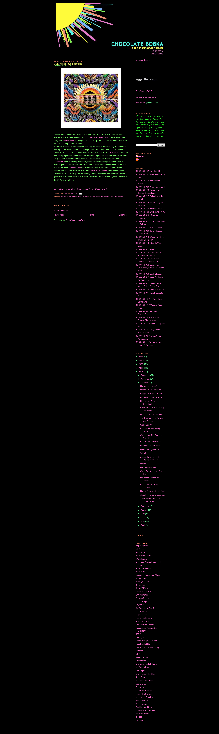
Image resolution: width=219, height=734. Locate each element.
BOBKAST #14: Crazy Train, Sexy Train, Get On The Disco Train (150, 268)
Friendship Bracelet (144, 618)
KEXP (138, 634)
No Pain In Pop (142, 667)
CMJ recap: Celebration (150, 442)
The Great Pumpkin (144, 690)
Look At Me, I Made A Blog (147, 647)
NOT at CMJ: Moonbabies (151, 414)
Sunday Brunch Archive (146, 97)
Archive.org (140, 572)
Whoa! (143, 453)
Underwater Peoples (144, 697)
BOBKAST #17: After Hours (148, 249)
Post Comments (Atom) (76, 220)
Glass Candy (146, 425)
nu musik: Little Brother (150, 446)
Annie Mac (66, 196)
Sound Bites (141, 684)
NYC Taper (140, 671)
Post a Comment (61, 211)
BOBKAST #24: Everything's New (150, 212)
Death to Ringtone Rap (150, 449)
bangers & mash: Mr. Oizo (151, 394)
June (143, 517)
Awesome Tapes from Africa (148, 575)
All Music (140, 549)
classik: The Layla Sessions (152, 495)
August (144, 510)
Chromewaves (142, 595)
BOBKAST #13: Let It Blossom (149, 274)
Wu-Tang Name (142, 714)
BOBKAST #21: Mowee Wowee (149, 227)
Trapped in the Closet (145, 694)
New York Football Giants (146, 664)
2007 (141, 372)
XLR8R (139, 717)
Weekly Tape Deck (144, 707)
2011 (141, 356)
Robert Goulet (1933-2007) (151, 390)
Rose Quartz (141, 677)
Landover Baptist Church (146, 641)
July (143, 514)
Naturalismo (141, 661)
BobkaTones (141, 578)
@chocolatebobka (143, 60)
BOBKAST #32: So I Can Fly (148, 171)
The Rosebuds (68, 140)
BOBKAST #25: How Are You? (149, 208)
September (146, 506)
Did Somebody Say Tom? (147, 608)
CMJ (86, 196)
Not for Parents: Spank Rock (152, 491)
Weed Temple (141, 704)
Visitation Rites (142, 700)
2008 (141, 368)
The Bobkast (141, 687)
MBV (138, 654)
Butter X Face (142, 588)
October (144, 383)
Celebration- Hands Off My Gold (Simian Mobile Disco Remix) (80, 189)
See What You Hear (144, 681)
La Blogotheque (142, 637)
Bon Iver (89, 137)
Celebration (115, 152)
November (145, 379)
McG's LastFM (142, 657)
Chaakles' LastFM (143, 591)
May (143, 521)
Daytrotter (140, 605)
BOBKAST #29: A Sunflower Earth (150, 187)
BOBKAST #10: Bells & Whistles (150, 289)
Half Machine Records (145, 625)
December (145, 375)
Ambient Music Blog (144, 555)
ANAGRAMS (141, 559)
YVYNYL (139, 720)
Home (91, 215)
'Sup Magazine (142, 546)
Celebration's (59, 161)
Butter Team (141, 585)
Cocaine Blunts (142, 598)
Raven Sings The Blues (146, 674)
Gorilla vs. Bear (142, 621)
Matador (139, 651)
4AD (109, 168)
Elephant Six (141, 615)
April (143, 525)
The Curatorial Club (144, 91)
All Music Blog (142, 552)
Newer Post (59, 215)
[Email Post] (80, 193)
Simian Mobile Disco (98, 171)
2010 (141, 360)
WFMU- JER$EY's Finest (146, 710)
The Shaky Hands (102, 137)
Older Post (123, 215)
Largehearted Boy (143, 644)
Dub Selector (141, 611)
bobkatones (141, 102)
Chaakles (140, 156)
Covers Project (142, 601)
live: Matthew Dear (148, 467)
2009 (141, 364)
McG (138, 160)
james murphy (96, 196)
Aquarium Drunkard (144, 568)
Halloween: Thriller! (148, 386)
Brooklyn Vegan (142, 582)
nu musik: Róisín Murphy (151, 397)
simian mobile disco (113, 196)
